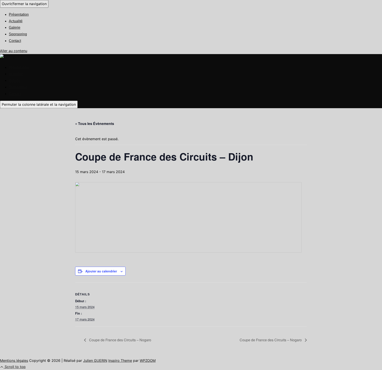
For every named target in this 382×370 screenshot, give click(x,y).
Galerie (14, 27)
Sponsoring (18, 34)
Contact (15, 41)
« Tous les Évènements (94, 123)
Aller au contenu (13, 51)
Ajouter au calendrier (101, 271)
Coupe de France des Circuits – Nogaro (119, 339)
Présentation (19, 14)
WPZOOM (148, 360)
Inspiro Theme (120, 360)
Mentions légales (14, 360)
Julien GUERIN (95, 360)
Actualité (16, 21)
